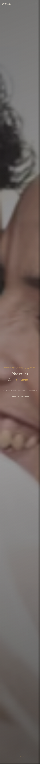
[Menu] (36, 4)
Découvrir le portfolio (22, 396)
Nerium (6, 3)
